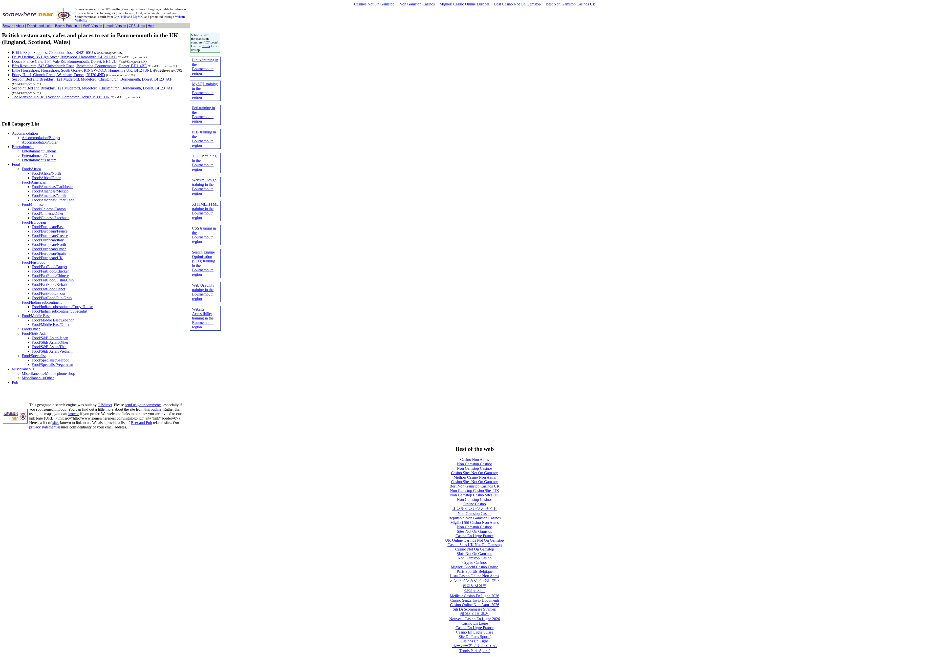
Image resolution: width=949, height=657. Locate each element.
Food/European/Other (49, 249)
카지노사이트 (474, 586)
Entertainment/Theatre (39, 160)
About (20, 26)
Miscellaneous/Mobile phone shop (48, 373)
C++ (116, 17)
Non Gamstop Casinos (417, 4)
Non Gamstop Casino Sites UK (474, 490)
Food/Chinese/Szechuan (50, 218)
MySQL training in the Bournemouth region (205, 90)
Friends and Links (39, 26)
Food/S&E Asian (35, 333)
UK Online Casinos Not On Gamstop (474, 540)
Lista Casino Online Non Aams (474, 576)
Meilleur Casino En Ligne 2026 (474, 596)
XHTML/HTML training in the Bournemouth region (205, 211)
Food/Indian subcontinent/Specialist (59, 311)
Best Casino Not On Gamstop (517, 4)
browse (73, 414)
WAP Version (92, 26)
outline (156, 409)
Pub (15, 382)
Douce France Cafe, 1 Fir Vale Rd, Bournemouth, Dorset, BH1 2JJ (64, 61)
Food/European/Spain (49, 253)
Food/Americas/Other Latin (53, 200)
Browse (8, 26)
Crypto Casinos (474, 562)
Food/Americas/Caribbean (52, 187)
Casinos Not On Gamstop (374, 4)
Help (151, 26)
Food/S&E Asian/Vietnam (52, 351)
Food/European (34, 222)
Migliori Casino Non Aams (474, 477)
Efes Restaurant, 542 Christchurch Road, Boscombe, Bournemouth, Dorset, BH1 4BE (79, 66)
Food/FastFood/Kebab (49, 284)
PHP (124, 17)
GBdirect (105, 405)
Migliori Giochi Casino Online (474, 567)
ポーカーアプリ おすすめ (474, 646)
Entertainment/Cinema (39, 151)
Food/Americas (34, 182)
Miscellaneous (23, 369)
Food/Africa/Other (46, 178)
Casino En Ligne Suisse (474, 632)
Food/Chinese (32, 204)
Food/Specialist (34, 356)
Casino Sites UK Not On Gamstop (475, 545)
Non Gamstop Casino (475, 513)
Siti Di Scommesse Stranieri (474, 609)
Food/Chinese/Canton (49, 209)
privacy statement (42, 427)
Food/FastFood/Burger (49, 267)
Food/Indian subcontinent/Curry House (62, 307)
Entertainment (23, 147)
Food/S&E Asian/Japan (50, 338)
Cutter (206, 46)
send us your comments (143, 405)
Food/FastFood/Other (48, 289)
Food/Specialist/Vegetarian (52, 364)
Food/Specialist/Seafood (50, 360)
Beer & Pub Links (67, 26)
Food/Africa (31, 169)
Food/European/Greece (50, 235)
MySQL (138, 17)
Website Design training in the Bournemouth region (204, 186)
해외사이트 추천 (474, 614)
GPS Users (137, 26)
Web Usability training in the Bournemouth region (203, 292)
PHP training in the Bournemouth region (204, 139)
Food (16, 164)
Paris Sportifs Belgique (475, 571)
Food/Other (31, 329)
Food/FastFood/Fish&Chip (53, 280)
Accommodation (25, 133)
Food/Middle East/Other (50, 324)
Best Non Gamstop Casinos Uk (570, 4)
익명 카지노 (474, 591)
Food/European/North (49, 244)
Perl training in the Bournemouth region (203, 114)
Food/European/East (48, 227)
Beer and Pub (141, 423)
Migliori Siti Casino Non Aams (474, 522)
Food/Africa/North (46, 173)
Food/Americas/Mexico (50, 191)
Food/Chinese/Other (47, 213)
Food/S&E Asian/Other (50, 342)
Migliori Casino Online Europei (464, 4)
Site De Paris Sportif (475, 637)
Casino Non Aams (474, 459)
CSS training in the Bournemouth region (204, 235)
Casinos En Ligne (475, 641)
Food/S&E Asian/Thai (49, 347)
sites (55, 423)
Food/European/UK (47, 258)
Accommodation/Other (40, 142)
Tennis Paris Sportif (474, 651)
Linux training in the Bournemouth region (205, 66)
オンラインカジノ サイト (474, 509)
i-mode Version (115, 26)
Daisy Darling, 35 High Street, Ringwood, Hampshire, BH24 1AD (64, 57)
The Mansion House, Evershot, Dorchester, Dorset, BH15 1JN (61, 97)
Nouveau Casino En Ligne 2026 (474, 619)
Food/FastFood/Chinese (50, 276)
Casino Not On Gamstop (474, 549)
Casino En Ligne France (474, 536)
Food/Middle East (36, 316)
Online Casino (474, 504)
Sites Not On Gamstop (474, 531)
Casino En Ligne (474, 623)
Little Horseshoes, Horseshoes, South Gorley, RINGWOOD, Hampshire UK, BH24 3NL (82, 70)
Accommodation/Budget (41, 138)
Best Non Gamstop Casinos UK (475, 486)
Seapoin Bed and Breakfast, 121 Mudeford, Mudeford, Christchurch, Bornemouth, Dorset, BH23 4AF (92, 79)
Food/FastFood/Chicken (50, 271)
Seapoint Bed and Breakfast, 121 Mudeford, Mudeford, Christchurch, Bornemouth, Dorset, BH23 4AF (92, 88)
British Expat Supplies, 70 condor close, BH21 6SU (52, 52)
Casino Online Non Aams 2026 (474, 605)
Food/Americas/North (49, 195)
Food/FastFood (33, 262)
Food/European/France (49, 231)
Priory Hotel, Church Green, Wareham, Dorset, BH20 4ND (58, 75)
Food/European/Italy (48, 240)
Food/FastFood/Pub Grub (52, 298)
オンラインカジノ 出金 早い (474, 580)
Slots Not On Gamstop (474, 553)
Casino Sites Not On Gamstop (474, 473)
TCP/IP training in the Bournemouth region (204, 162)
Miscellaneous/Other (38, 378)
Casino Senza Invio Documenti (474, 600)
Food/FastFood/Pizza (48, 293)
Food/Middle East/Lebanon (53, 320)
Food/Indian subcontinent (42, 302)
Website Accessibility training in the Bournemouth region (203, 318)
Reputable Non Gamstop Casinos (475, 518)
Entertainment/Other (37, 155)
